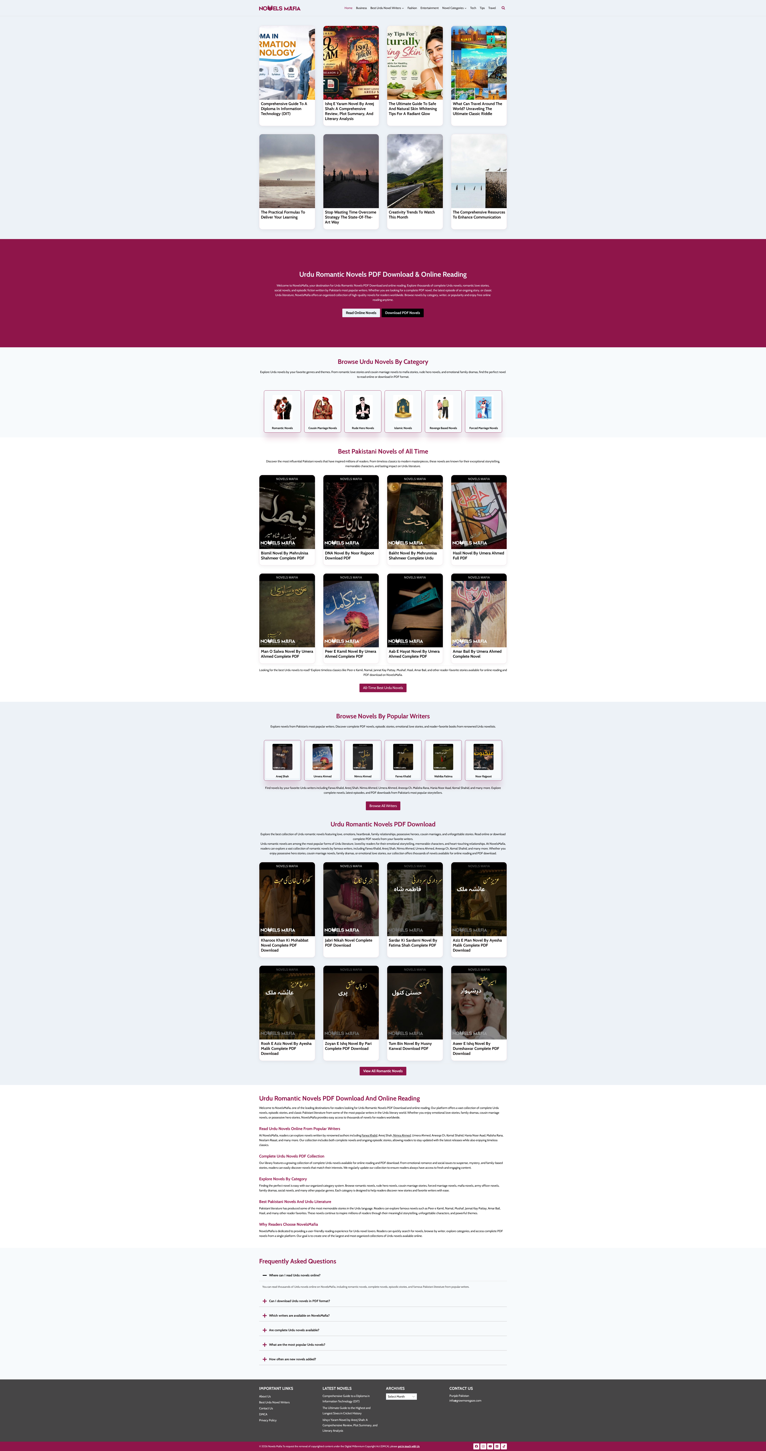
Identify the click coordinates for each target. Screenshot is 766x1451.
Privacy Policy (268, 1420)
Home (348, 8)
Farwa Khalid (369, 1135)
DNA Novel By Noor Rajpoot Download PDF (349, 555)
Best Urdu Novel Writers (274, 1402)
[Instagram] (483, 1446)
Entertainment (430, 8)
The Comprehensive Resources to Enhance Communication (479, 215)
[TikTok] (504, 1446)
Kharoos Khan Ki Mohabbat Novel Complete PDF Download (284, 945)
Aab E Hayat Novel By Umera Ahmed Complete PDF (414, 654)
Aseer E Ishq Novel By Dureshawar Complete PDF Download (476, 1048)
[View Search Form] (503, 8)
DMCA (263, 1414)
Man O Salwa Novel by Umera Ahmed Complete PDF (287, 654)
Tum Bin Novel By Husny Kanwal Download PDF (410, 1046)
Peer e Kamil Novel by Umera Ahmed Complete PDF (350, 654)
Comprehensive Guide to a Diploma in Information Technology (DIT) (284, 108)
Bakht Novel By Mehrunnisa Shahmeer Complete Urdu (413, 555)
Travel (492, 8)
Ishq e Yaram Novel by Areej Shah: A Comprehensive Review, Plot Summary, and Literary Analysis (349, 111)
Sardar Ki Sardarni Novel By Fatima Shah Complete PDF (413, 943)
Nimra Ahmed (402, 1135)
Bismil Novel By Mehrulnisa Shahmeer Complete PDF (284, 555)
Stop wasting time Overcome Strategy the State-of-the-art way (350, 217)
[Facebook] (476, 1446)
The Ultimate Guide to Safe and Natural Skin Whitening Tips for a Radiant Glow (413, 108)
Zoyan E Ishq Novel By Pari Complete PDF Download (348, 1046)
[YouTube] (490, 1446)
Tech (473, 8)
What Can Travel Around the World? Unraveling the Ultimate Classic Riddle (477, 108)
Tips (482, 8)
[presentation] (287, 63)
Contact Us (266, 1408)
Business (361, 8)
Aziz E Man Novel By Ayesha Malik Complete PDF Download (477, 945)
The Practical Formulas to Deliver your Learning (283, 215)
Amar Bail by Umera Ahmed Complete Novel (477, 654)
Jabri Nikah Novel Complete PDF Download (348, 943)
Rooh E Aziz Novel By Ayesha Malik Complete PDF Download (286, 1048)
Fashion (412, 8)
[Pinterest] (497, 1446)
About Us (265, 1396)
